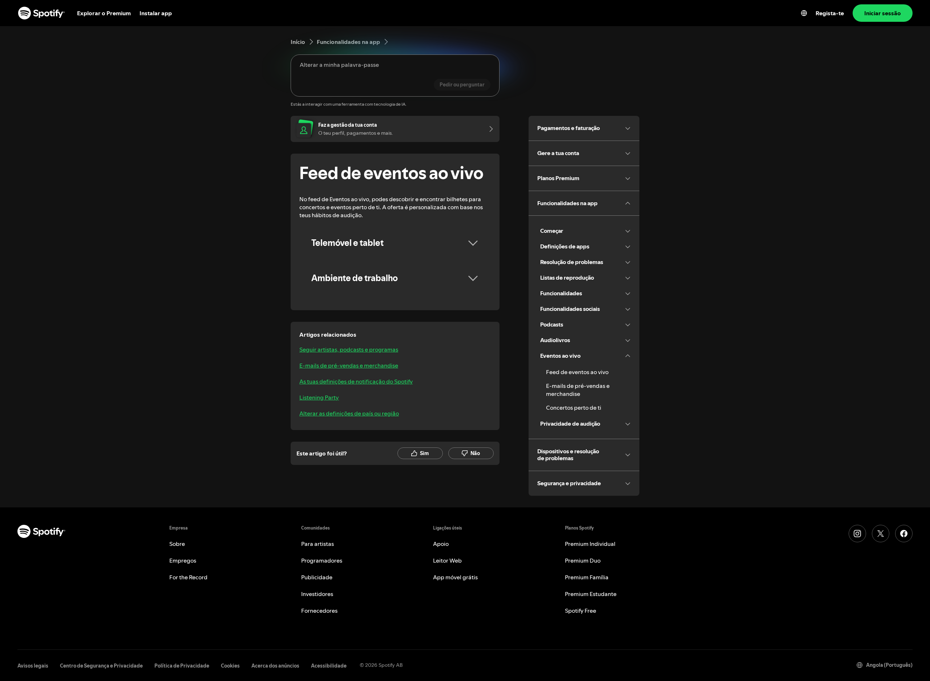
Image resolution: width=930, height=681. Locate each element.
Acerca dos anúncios (275, 665)
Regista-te (830, 13)
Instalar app (156, 13)
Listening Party (319, 397)
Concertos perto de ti (573, 408)
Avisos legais (32, 665)
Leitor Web (447, 560)
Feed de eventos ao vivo (577, 372)
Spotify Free (580, 611)
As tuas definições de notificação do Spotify (356, 381)
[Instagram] (857, 533)
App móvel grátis (455, 577)
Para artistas (317, 544)
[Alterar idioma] (804, 13)
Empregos (182, 560)
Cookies (230, 665)
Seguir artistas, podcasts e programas (348, 349)
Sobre (177, 544)
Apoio (441, 544)
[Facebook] (904, 533)
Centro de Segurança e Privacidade (101, 665)
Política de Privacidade (181, 665)
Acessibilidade (329, 665)
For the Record (188, 577)
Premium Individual (590, 544)
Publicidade (316, 577)
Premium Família (586, 577)
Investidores (317, 594)
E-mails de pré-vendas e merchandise (348, 365)
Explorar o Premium (104, 13)
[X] (880, 533)
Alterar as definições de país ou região (349, 413)
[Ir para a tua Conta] (489, 129)
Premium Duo (583, 560)
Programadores (321, 560)
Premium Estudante (590, 594)
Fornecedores (319, 611)
